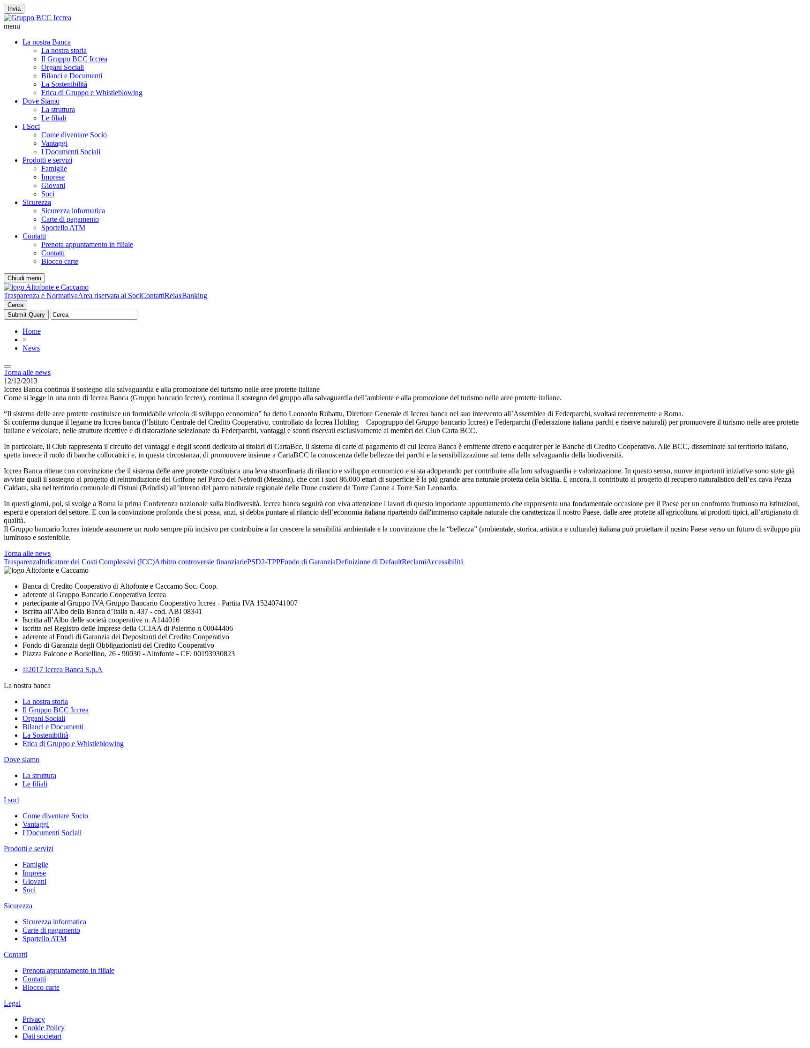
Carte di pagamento (70, 219)
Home (31, 331)
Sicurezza (36, 202)
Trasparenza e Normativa (41, 295)
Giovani (53, 185)
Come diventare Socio (74, 135)
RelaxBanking (186, 295)
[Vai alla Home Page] (46, 287)
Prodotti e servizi (47, 160)
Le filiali (53, 118)
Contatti (34, 236)
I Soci (31, 126)
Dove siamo (21, 760)
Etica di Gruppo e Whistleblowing (91, 93)
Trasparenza (21, 562)
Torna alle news (27, 372)
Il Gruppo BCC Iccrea (74, 59)
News (31, 348)
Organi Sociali (62, 67)
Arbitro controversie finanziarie (201, 562)
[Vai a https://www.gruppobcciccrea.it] (37, 18)
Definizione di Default (369, 562)
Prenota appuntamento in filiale (87, 244)
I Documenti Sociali (70, 152)
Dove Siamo (41, 101)
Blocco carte (59, 261)
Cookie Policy (43, 1028)
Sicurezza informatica (73, 211)
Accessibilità (445, 562)
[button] (405, 26)
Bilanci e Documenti (71, 76)
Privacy (33, 1019)
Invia (14, 8)
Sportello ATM (63, 228)
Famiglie (54, 168)
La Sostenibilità (64, 84)
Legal (12, 1003)
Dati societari (41, 1036)
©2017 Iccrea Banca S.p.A (62, 670)
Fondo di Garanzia (308, 562)
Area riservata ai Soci (109, 295)
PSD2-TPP (263, 562)
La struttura (58, 109)
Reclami (414, 562)
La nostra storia (64, 50)
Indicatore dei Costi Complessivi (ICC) (97, 562)
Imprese (53, 177)
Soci (47, 194)
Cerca (15, 304)
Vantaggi (54, 143)
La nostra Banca (46, 42)
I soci (12, 800)
